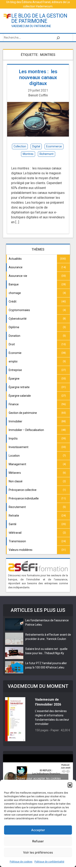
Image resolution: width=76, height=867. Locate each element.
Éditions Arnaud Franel (36, 2)
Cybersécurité (18, 318)
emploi (13, 361)
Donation (14, 335)
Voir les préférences (38, 852)
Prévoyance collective (22, 489)
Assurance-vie (18, 275)
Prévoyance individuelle (24, 498)
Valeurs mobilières (20, 549)
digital (36, 146)
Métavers (15, 472)
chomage (15, 293)
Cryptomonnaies (19, 310)
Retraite (14, 515)
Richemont (47, 154)
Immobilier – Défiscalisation (26, 430)
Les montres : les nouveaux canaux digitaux (38, 77)
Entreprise (15, 370)
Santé (12, 524)
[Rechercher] (58, 37)
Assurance (15, 267)
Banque (14, 284)
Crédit (12, 301)
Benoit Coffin (38, 95)
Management (17, 464)
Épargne (14, 378)
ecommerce (54, 146)
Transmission (17, 541)
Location (14, 455)
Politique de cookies (21, 861)
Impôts (13, 438)
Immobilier (15, 421)
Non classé (15, 481)
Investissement (18, 447)
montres (28, 154)
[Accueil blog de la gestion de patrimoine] (7, 16)
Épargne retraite (19, 387)
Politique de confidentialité (49, 861)
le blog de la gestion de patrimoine (39, 18)
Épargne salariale (20, 395)
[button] (70, 785)
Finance (14, 404)
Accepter (38, 830)
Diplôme (14, 327)
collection (20, 146)
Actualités (15, 258)
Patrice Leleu (33, 624)
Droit (12, 344)
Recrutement (17, 507)
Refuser (38, 841)
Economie (15, 353)
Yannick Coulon (56, 639)
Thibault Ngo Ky (54, 653)
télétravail (15, 532)
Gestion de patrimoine (23, 412)
